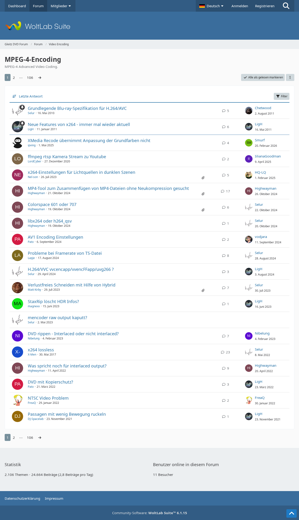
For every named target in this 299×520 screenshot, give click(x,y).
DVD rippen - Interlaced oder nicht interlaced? (73, 333)
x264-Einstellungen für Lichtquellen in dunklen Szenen (81, 172)
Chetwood (263, 107)
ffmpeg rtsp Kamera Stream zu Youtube (67, 156)
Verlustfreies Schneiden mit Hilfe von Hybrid (71, 285)
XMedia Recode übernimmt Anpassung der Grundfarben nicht (89, 140)
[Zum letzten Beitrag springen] (249, 110)
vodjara (261, 236)
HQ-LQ (260, 172)
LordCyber (34, 161)
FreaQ (32, 403)
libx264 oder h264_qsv (50, 221)
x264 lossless (41, 349)
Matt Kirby (34, 290)
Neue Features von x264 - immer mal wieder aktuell (79, 124)
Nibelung (33, 338)
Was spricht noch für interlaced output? (67, 366)
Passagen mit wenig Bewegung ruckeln (67, 414)
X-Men (32, 354)
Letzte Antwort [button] (31, 96)
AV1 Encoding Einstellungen (55, 237)
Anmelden (239, 5)
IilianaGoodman (268, 156)
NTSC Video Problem (48, 398)
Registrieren (264, 5)
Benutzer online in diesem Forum (186, 464)
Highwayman (36, 193)
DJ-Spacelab (35, 419)
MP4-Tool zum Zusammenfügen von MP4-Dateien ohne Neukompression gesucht (108, 188)
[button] (212, 6)
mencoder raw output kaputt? (57, 317)
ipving (32, 145)
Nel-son (33, 177)
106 (30, 77)
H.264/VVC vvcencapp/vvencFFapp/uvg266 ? (71, 269)
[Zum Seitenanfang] (291, 513)
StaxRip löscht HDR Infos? (53, 301)
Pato (31, 242)
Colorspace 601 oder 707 (52, 204)
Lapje (31, 258)
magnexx (34, 306)
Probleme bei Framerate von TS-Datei (65, 253)
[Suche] (286, 6)
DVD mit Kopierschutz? (50, 382)
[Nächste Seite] (40, 77)
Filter (284, 96)
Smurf (260, 140)
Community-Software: (149, 512)
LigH (31, 129)
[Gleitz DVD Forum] (149, 26)
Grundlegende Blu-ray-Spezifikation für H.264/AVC (77, 108)
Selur (31, 113)
